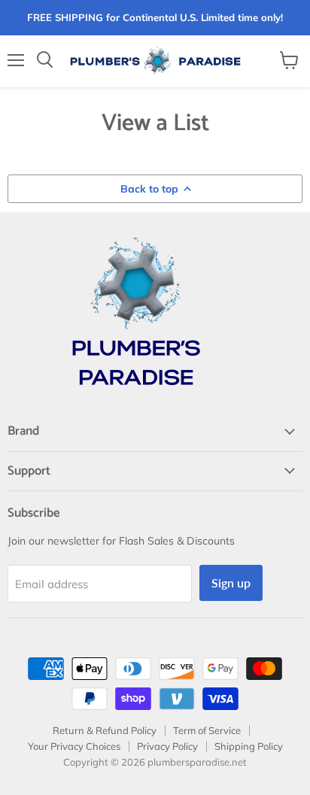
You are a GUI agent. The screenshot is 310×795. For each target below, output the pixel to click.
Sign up (231, 582)
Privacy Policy (167, 746)
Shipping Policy (248, 746)
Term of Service (207, 730)
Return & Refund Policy (105, 730)
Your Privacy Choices (74, 746)
